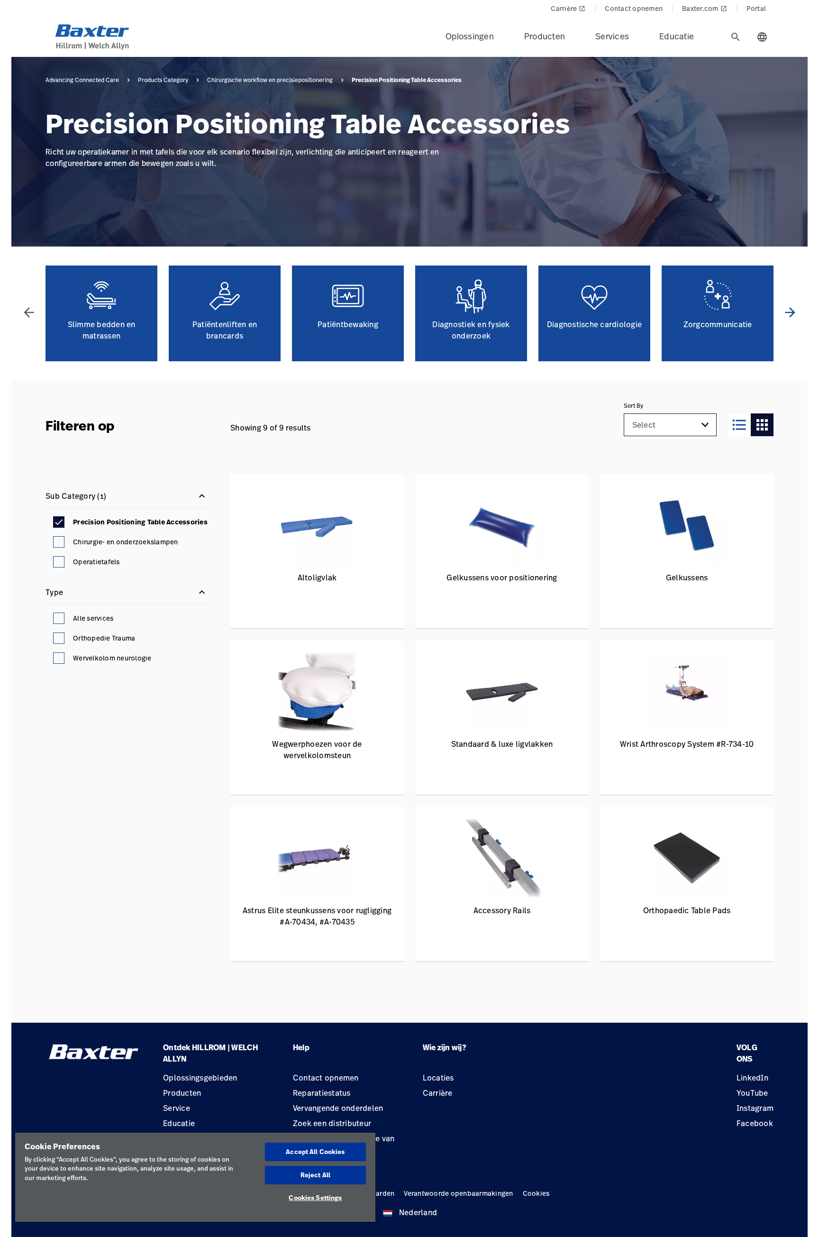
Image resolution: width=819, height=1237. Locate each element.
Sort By (633, 406)
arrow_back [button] (28, 312)
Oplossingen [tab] (470, 36)
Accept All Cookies (315, 1151)
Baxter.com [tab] (704, 8)
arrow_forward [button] (790, 312)
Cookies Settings (315, 1197)
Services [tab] (612, 36)
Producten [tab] (544, 36)
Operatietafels (96, 561)
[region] (195, 1177)
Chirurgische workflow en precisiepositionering (270, 80)
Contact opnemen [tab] (634, 8)
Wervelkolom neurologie (112, 657)
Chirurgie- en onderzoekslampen (125, 541)
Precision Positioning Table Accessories (140, 522)
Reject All (315, 1175)
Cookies (536, 1193)
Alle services (93, 618)
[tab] (735, 37)
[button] (705, 424)
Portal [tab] (756, 8)
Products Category (163, 80)
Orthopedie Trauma (104, 637)
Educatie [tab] (676, 36)
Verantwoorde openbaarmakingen (458, 1193)
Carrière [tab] (568, 8)
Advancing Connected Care (82, 80)
